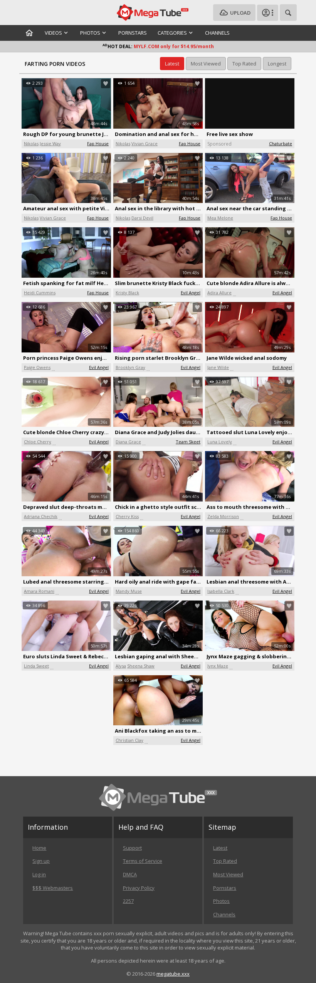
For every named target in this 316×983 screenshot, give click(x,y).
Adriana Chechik (40, 516)
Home (39, 847)
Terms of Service (142, 860)
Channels (217, 32)
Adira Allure (219, 292)
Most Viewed (228, 874)
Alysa (121, 666)
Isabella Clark (220, 591)
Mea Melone (220, 218)
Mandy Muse (129, 591)
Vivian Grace (144, 143)
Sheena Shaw (141, 666)
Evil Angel (190, 292)
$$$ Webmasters (52, 887)
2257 (128, 900)
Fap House (98, 143)
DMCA (130, 874)
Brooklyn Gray (130, 367)
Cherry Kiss (127, 516)
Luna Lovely (219, 442)
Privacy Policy (139, 887)
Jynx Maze (217, 666)
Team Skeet (188, 442)
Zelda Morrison (223, 516)
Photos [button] (90, 32)
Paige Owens (37, 367)
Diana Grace (128, 442)
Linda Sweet (36, 666)
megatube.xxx (173, 973)
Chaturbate (280, 143)
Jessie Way (50, 143)
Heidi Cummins (39, 292)
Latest (220, 847)
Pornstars (132, 32)
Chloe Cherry (37, 442)
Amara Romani (39, 591)
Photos (221, 900)
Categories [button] (172, 32)
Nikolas (31, 143)
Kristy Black (127, 292)
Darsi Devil (142, 218)
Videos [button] (53, 32)
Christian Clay (129, 740)
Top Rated (225, 860)
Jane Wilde (218, 367)
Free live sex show (230, 134)
